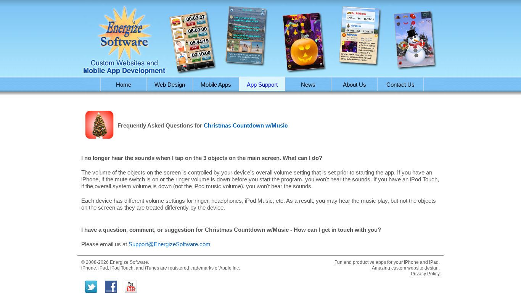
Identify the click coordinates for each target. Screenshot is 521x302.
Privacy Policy (425, 273)
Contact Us (400, 84)
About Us (354, 84)
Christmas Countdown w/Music (246, 125)
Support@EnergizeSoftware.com (170, 244)
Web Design (169, 84)
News (308, 84)
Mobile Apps (216, 84)
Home (123, 84)
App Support (262, 84)
